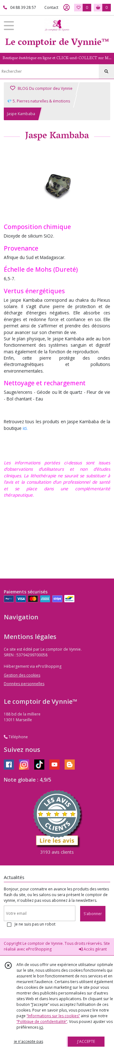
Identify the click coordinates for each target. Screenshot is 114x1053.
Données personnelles (24, 683)
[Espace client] (66, 7)
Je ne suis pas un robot (35, 924)
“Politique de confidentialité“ (41, 1021)
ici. (25, 428)
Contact (51, 7)
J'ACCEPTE (86, 1041)
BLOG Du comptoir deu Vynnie (45, 88)
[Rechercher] (106, 71)
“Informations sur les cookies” (53, 1016)
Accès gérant (95, 949)
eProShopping (39, 949)
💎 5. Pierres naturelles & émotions (38, 101)
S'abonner (93, 913)
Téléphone (18, 737)
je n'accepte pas (28, 1041)
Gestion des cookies (22, 675)
